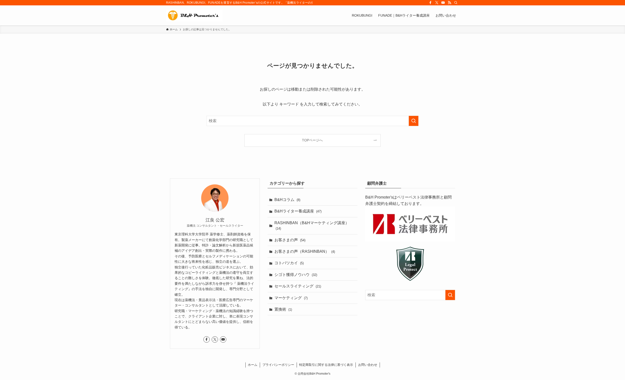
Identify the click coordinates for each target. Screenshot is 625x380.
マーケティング (291, 298)
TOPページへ (312, 140)
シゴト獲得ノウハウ (295, 275)
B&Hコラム (287, 200)
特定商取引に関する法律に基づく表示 (326, 365)
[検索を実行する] (413, 121)
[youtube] (443, 2)
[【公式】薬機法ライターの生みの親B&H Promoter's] (194, 15)
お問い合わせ (367, 365)
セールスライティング (297, 286)
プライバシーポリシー (278, 365)
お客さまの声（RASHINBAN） (304, 251)
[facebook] (430, 2)
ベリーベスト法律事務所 (418, 197)
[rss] (449, 2)
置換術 (283, 309)
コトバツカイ (289, 263)
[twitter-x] (437, 2)
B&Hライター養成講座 (298, 211)
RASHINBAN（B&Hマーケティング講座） (311, 225)
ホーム (252, 365)
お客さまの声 (289, 240)
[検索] (456, 2)
